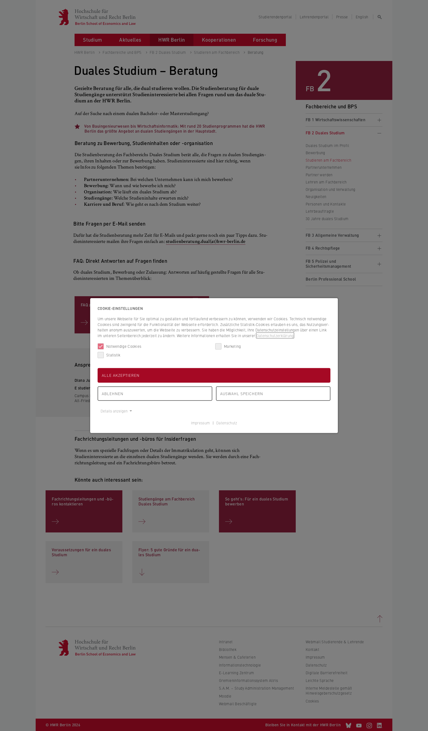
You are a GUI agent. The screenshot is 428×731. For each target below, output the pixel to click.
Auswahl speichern (241, 393)
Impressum (200, 422)
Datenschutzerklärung (275, 335)
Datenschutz (226, 422)
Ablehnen (112, 393)
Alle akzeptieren (120, 375)
